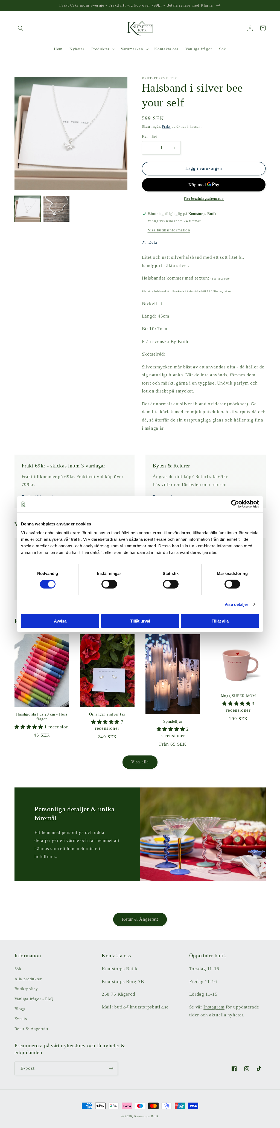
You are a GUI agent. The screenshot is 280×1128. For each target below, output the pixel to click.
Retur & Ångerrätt (140, 919)
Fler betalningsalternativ (204, 198)
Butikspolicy (26, 989)
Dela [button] (152, 242)
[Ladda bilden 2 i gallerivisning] (56, 209)
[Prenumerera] (111, 1068)
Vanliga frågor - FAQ (34, 999)
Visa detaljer (236, 604)
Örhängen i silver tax (107, 714)
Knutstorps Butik (146, 1116)
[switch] (109, 584)
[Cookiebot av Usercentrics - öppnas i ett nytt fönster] (235, 504)
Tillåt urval (140, 620)
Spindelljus (172, 721)
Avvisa (60, 620)
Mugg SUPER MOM (238, 696)
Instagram (213, 1007)
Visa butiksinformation (169, 230)
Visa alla (139, 762)
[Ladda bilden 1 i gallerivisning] (27, 209)
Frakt (166, 127)
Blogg (20, 1009)
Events (20, 1018)
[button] (20, 28)
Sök (18, 969)
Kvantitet (149, 137)
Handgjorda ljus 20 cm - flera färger (41, 716)
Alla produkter (28, 979)
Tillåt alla (220, 620)
